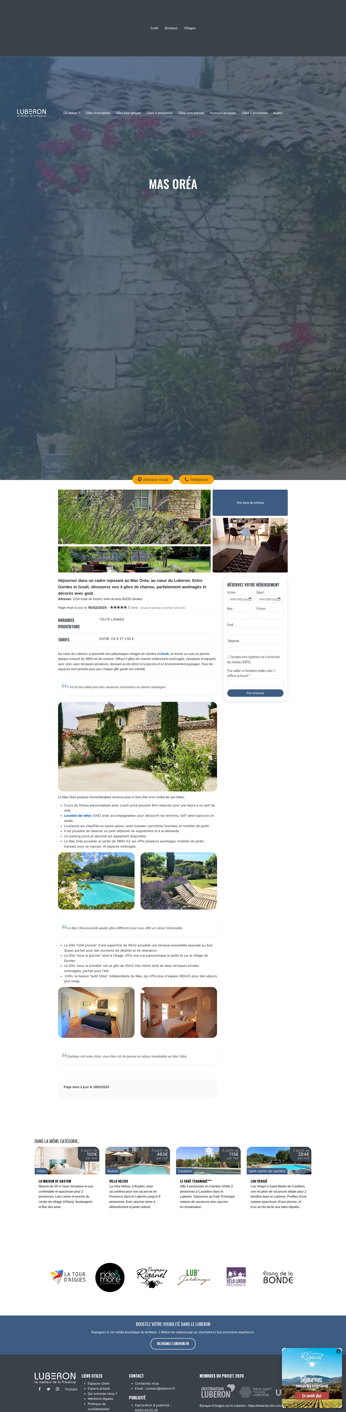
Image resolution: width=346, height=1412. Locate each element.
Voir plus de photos (250, 502)
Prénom (261, 608)
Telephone (233, 640)
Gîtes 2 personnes (255, 113)
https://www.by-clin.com (264, 1405)
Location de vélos (78, 815)
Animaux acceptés (223, 113)
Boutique (171, 28)
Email (230, 624)
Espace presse (99, 1388)
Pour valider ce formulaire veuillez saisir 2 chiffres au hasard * (251, 673)
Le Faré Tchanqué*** (196, 1181)
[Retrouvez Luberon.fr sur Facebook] (39, 1389)
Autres (277, 113)
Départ (260, 592)
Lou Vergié (259, 1181)
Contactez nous (147, 1383)
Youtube (68, 1389)
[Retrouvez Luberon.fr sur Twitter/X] (48, 1389)
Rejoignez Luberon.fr (173, 1343)
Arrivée (231, 592)
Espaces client (99, 1383)
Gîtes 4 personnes (160, 113)
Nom (229, 608)
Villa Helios (118, 1181)
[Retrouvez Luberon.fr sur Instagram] (57, 1389)
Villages (190, 28)
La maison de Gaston (55, 1181)
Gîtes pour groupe (128, 113)
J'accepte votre (253, 659)
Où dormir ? (71, 113)
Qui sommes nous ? (102, 1394)
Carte (154, 28)
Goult (164, 654)
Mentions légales (100, 1399)
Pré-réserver (255, 693)
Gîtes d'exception (98, 113)
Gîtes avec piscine (191, 113)
